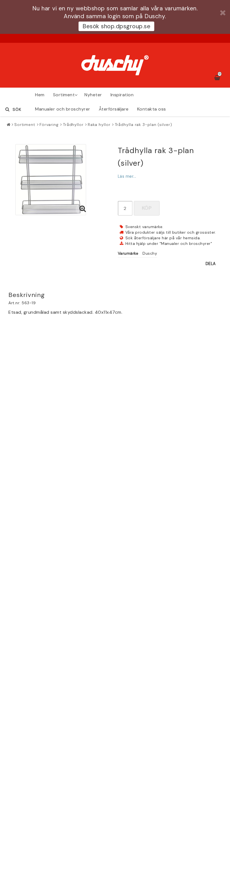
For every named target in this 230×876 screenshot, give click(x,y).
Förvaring (49, 124)
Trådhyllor (73, 124)
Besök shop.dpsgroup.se (116, 26)
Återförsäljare (114, 109)
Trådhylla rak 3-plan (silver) (143, 124)
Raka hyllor (99, 124)
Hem (40, 95)
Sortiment (64, 95)
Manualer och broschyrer (62, 109)
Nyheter (93, 95)
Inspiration (122, 95)
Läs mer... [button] (127, 176)
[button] (83, 209)
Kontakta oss (151, 109)
